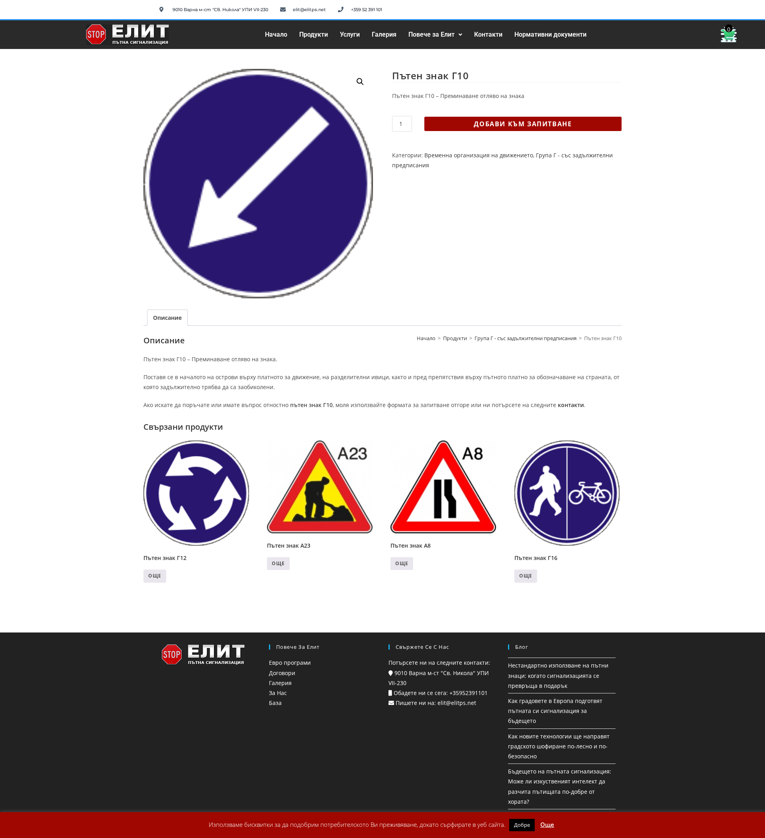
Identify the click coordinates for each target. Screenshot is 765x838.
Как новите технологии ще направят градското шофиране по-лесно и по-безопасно (559, 746)
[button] (435, 34)
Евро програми (290, 662)
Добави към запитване (523, 123)
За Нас (278, 693)
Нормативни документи (550, 34)
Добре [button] (522, 824)
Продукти (313, 34)
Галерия (384, 34)
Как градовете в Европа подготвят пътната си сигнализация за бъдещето (555, 710)
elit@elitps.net (456, 703)
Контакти (488, 34)
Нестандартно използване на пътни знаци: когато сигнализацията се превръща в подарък (558, 675)
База (275, 703)
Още (154, 575)
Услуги (350, 34)
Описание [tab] (167, 317)
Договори (282, 673)
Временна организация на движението (478, 155)
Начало (276, 34)
